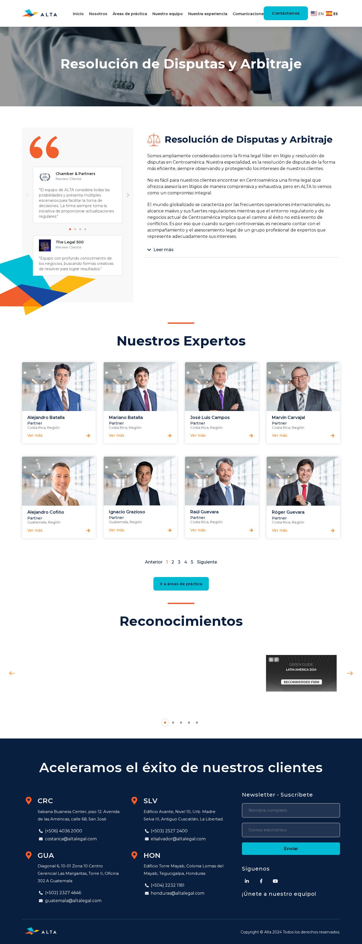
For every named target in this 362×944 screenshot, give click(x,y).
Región (53, 427)
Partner (34, 423)
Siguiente (207, 562)
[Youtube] (275, 881)
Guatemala (36, 522)
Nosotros (98, 13)
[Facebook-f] (261, 881)
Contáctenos (286, 13)
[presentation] (12, 673)
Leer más (163, 250)
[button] (70, 229)
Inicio (78, 13)
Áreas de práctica (130, 13)
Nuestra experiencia (207, 13)
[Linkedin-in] (247, 881)
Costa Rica (36, 427)
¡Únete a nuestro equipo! (279, 894)
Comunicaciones (249, 13)
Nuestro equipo (167, 13)
